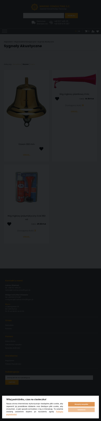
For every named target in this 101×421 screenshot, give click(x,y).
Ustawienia (81, 410)
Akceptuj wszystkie (81, 404)
